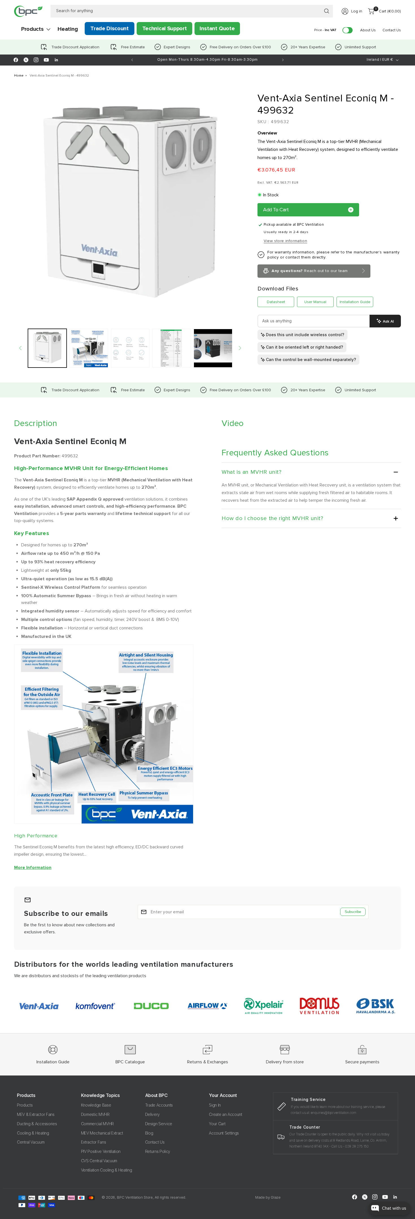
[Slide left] (20, 348)
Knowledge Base (96, 1105)
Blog (149, 1132)
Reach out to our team (310, 270)
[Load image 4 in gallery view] (171, 348)
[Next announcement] (283, 60)
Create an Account (225, 1114)
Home (18, 75)
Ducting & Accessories (37, 1123)
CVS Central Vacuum (99, 1160)
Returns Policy (158, 1151)
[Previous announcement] (132, 60)
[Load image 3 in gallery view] (130, 348)
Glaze (275, 1197)
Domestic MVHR (95, 1114)
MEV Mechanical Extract (102, 1132)
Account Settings (224, 1132)
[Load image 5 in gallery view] (213, 348)
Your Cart (217, 1123)
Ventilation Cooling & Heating (106, 1170)
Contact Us (155, 1142)
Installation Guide (355, 301)
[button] (32, 29)
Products (24, 1105)
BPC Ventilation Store (134, 1197)
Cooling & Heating (33, 1132)
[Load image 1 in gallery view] (47, 348)
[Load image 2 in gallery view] (88, 348)
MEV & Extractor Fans (35, 1114)
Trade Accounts (159, 1105)
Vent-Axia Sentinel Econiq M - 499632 (59, 75)
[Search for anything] (326, 11)
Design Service (158, 1123)
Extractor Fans (93, 1142)
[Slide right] (240, 348)
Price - (325, 30)
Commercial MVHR (97, 1123)
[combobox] (192, 11)
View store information (285, 240)
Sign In (215, 1105)
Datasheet (276, 301)
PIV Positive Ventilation (101, 1151)
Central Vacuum (31, 1142)
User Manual (315, 301)
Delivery (152, 1114)
